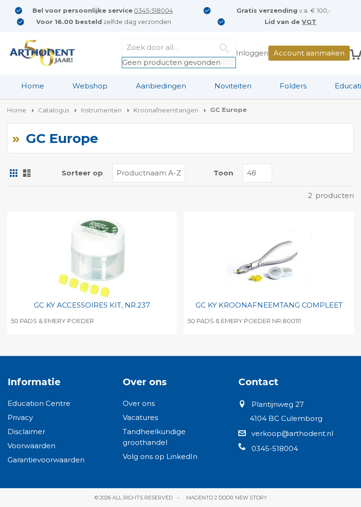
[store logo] (42, 53)
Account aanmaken (309, 52)
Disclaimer (26, 431)
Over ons (139, 403)
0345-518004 (153, 10)
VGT (309, 21)
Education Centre (39, 403)
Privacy (20, 417)
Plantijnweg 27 (277, 404)
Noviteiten (232, 85)
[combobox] (179, 47)
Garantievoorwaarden (46, 459)
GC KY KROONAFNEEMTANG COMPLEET (269, 305)
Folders (293, 85)
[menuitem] (32, 86)
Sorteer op (82, 172)
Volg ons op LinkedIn (160, 456)
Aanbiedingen (161, 85)
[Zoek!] (226, 47)
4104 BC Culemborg (286, 418)
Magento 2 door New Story (226, 497)
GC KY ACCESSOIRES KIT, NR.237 (92, 305)
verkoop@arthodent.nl (292, 433)
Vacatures (140, 417)
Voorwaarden (31, 445)
